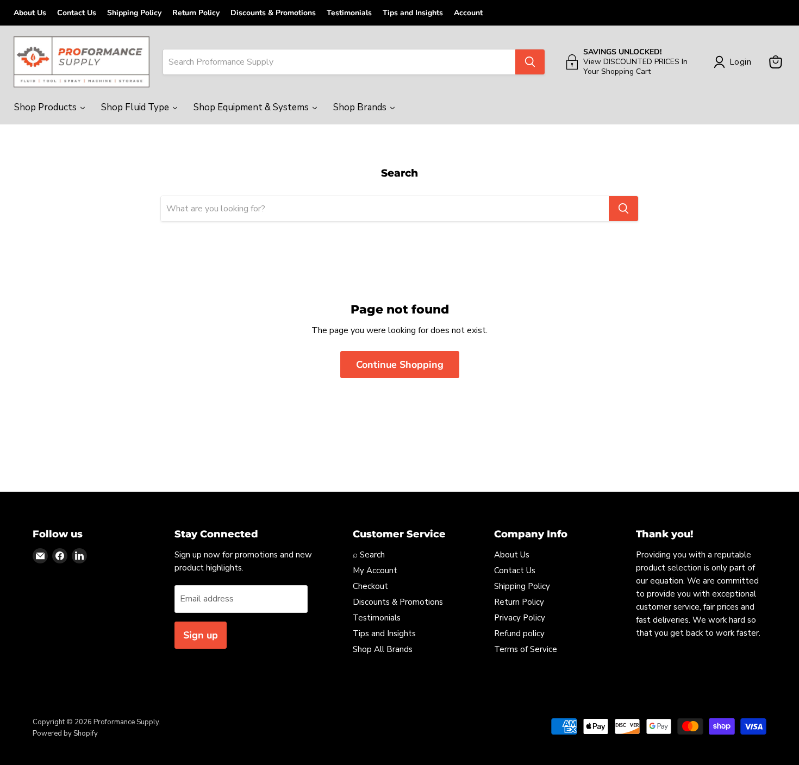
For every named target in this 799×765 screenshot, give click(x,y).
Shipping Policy (134, 13)
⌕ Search (369, 554)
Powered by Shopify (65, 733)
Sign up (200, 635)
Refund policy (519, 633)
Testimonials (349, 13)
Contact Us (76, 13)
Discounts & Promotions (273, 13)
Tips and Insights (413, 13)
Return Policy (196, 13)
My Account (375, 570)
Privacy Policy (519, 617)
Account (468, 13)
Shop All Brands (383, 649)
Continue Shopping (400, 364)
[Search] (530, 61)
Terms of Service (525, 649)
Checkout (370, 586)
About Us (30, 13)
